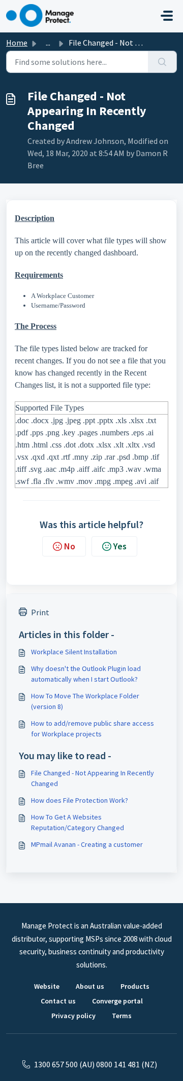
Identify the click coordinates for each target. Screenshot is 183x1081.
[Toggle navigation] (167, 16)
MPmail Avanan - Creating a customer (87, 844)
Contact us (58, 1000)
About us (90, 986)
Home (16, 43)
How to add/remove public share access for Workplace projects (92, 728)
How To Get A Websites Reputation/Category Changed (77, 822)
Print (40, 612)
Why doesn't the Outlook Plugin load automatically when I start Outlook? (86, 674)
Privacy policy (73, 1015)
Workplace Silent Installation (74, 651)
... (48, 43)
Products (134, 986)
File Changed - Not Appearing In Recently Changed (92, 778)
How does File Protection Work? (79, 800)
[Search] (162, 62)
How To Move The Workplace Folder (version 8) (85, 701)
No (69, 546)
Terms (122, 1015)
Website (46, 986)
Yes (120, 546)
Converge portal (117, 1000)
